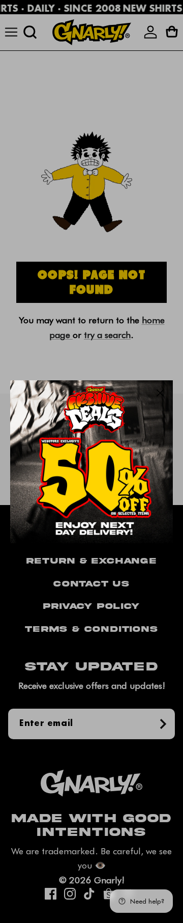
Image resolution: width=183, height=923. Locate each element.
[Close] (160, 393)
